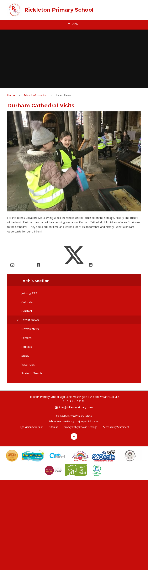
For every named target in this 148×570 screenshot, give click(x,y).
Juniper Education (89, 421)
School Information (35, 95)
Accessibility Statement (116, 427)
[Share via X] (74, 264)
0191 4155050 (76, 401)
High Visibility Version (31, 427)
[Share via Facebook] (38, 264)
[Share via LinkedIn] (90, 264)
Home (11, 95)
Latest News (63, 95)
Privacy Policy (71, 427)
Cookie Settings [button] (88, 427)
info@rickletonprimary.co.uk (76, 407)
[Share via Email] (12, 264)
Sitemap (53, 427)
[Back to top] (74, 436)
